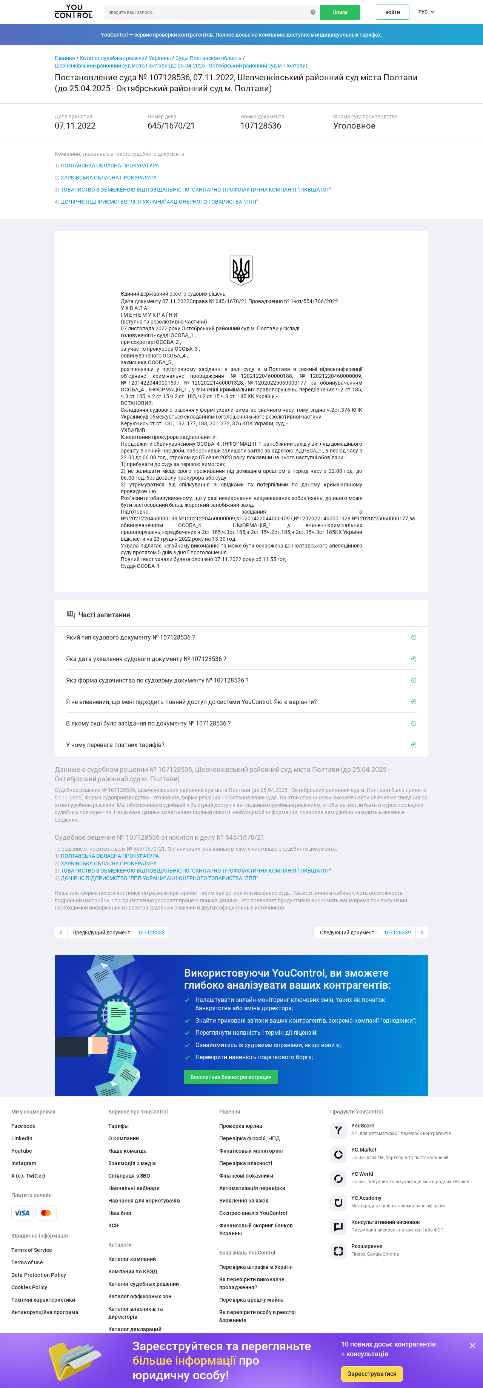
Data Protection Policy (38, 1275)
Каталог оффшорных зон (139, 1296)
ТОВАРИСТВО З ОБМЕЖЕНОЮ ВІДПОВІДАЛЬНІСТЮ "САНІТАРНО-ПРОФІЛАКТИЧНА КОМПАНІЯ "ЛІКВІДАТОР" (196, 190)
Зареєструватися (372, 1373)
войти (392, 12)
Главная (65, 58)
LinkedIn (21, 1138)
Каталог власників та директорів (135, 1313)
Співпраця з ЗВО (129, 1176)
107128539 (397, 932)
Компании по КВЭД (132, 1271)
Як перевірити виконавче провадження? (252, 1283)
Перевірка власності (245, 1163)
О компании (123, 1138)
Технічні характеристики (43, 1300)
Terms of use (27, 1262)
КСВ (113, 1225)
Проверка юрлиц (240, 1126)
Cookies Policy (29, 1287)
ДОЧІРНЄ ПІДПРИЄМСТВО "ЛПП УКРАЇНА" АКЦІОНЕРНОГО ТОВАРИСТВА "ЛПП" (159, 202)
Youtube (21, 1151)
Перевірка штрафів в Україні (256, 1267)
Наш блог (120, 1213)
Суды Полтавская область (208, 58)
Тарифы (118, 1126)
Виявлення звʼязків (244, 1201)
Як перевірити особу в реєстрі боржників (257, 1316)
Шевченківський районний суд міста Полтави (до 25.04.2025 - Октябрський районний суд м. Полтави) (181, 66)
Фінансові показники (246, 1176)
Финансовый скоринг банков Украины (256, 1229)
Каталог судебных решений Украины (125, 58)
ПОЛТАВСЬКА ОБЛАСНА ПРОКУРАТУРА (110, 166)
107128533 (151, 932)
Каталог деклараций (135, 1329)
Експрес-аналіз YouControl (253, 1213)
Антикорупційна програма (44, 1312)
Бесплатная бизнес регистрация (231, 1077)
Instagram (23, 1163)
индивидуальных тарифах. (348, 35)
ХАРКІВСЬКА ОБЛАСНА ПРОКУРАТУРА (109, 178)
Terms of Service (31, 1250)
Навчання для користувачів (144, 1201)
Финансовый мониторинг (251, 1151)
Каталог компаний (132, 1259)
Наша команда (127, 1151)
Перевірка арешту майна (251, 1300)
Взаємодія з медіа (132, 1163)
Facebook (23, 1126)
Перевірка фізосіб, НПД (249, 1138)
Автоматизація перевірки (252, 1188)
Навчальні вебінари (134, 1188)
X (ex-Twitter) (28, 1176)
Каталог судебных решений (143, 1284)
